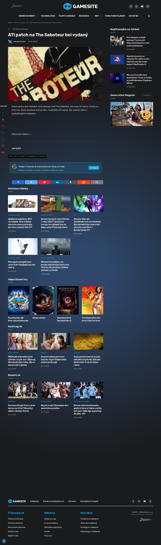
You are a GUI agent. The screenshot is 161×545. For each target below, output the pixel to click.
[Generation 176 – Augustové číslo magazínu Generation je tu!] (131, 114)
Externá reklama (51, 523)
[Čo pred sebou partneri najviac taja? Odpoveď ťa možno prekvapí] (55, 341)
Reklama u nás (50, 519)
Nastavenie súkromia (16, 527)
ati (10, 156)
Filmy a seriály (48, 258)
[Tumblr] (2, 139)
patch (22, 156)
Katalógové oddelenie (89, 527)
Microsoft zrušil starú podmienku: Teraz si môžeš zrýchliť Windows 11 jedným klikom (139, 79)
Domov (10, 22)
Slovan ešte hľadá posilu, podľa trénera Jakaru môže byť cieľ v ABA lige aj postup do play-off (88, 409)
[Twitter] (2, 119)
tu (30, 134)
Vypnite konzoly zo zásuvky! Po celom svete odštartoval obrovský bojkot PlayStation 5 (138, 60)
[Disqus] (55, 454)
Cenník (47, 531)
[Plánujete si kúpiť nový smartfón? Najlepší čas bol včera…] (23, 246)
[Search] (149, 16)
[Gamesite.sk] (80, 6)
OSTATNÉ (133, 16)
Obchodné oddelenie (89, 523)
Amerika (11, 401)
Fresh (43, 353)
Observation (39, 318)
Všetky (77, 353)
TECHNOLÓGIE (48, 16)
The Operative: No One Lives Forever (91, 319)
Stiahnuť (147, 95)
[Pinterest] (2, 126)
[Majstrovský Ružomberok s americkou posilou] (55, 390)
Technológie (14, 215)
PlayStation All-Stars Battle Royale (18, 319)
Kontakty (86, 512)
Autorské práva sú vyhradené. (142, 514)
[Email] (2, 145)
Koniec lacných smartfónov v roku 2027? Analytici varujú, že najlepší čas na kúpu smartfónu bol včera (55, 223)
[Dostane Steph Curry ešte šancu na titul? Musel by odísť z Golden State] (23, 390)
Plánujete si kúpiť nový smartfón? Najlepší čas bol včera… (21, 265)
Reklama (49, 512)
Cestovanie (13, 353)
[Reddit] (2, 152)
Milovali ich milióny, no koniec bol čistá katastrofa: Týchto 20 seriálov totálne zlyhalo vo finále (55, 266)
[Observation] (43, 300)
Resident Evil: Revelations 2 (64, 319)
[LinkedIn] (2, 132)
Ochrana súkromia (15, 523)
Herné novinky (20, 22)
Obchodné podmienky (53, 527)
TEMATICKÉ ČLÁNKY (115, 16)
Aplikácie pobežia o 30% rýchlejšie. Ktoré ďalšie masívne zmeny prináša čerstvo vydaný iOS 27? (20, 223)
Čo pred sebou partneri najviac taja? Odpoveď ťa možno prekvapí (53, 360)
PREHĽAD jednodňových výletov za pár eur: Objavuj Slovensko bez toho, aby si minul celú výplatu (21, 361)
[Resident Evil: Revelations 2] (68, 300)
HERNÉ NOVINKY (27, 16)
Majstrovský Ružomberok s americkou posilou (54, 406)
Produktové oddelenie (90, 519)
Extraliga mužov (82, 401)
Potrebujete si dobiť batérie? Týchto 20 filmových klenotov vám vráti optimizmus (138, 41)
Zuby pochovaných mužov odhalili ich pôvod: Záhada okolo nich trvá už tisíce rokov (87, 361)
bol (16, 156)
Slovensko (46, 401)
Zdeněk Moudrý (19, 41)
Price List (48, 536)
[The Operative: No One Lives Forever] (92, 300)
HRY (97, 16)
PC (28, 22)
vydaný (42, 156)
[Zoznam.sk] (146, 520)
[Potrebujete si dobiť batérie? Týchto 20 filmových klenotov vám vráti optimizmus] (117, 41)
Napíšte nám (13, 536)
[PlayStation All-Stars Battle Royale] (18, 300)
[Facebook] (2, 113)
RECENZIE (84, 16)
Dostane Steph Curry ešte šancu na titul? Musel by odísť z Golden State (21, 408)
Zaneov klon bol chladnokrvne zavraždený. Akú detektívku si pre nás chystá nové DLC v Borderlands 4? (87, 224)
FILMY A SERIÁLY (67, 16)
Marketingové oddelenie (90, 531)
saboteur (32, 156)
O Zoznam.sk (16, 512)
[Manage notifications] (4, 541)
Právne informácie (15, 519)
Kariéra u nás (13, 531)
